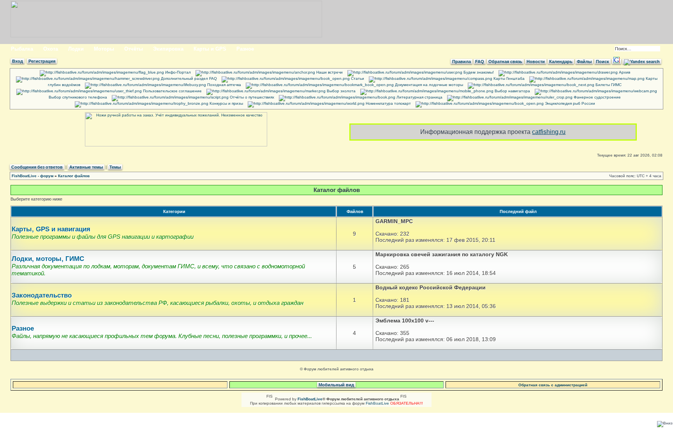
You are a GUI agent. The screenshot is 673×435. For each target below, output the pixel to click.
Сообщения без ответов (37, 167)
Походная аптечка (223, 85)
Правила (461, 61)
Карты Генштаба (508, 78)
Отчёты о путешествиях (251, 97)
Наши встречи (329, 72)
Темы (115, 167)
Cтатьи (357, 78)
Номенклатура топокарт (388, 103)
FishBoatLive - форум (32, 176)
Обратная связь (505, 61)
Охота (50, 49)
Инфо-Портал (177, 72)
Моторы (104, 49)
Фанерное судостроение (597, 97)
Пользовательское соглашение (172, 91)
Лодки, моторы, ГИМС (48, 258)
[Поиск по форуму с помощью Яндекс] (641, 61)
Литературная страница (418, 97)
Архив (624, 72)
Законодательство (42, 295)
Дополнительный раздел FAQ (188, 78)
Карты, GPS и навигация (51, 229)
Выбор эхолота (341, 91)
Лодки (76, 49)
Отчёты (133, 49)
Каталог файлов (74, 176)
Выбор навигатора (511, 91)
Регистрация (41, 61)
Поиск (602, 61)
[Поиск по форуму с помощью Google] (616, 61)
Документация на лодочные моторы (428, 85)
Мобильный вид (336, 384)
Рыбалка (22, 49)
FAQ (479, 61)
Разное (245, 49)
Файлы (584, 61)
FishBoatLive (377, 403)
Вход (17, 61)
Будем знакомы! (478, 72)
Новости (536, 61)
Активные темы (86, 167)
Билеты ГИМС (608, 85)
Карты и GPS (210, 49)
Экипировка (168, 49)
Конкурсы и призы (225, 103)
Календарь (561, 61)
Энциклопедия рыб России (569, 103)
